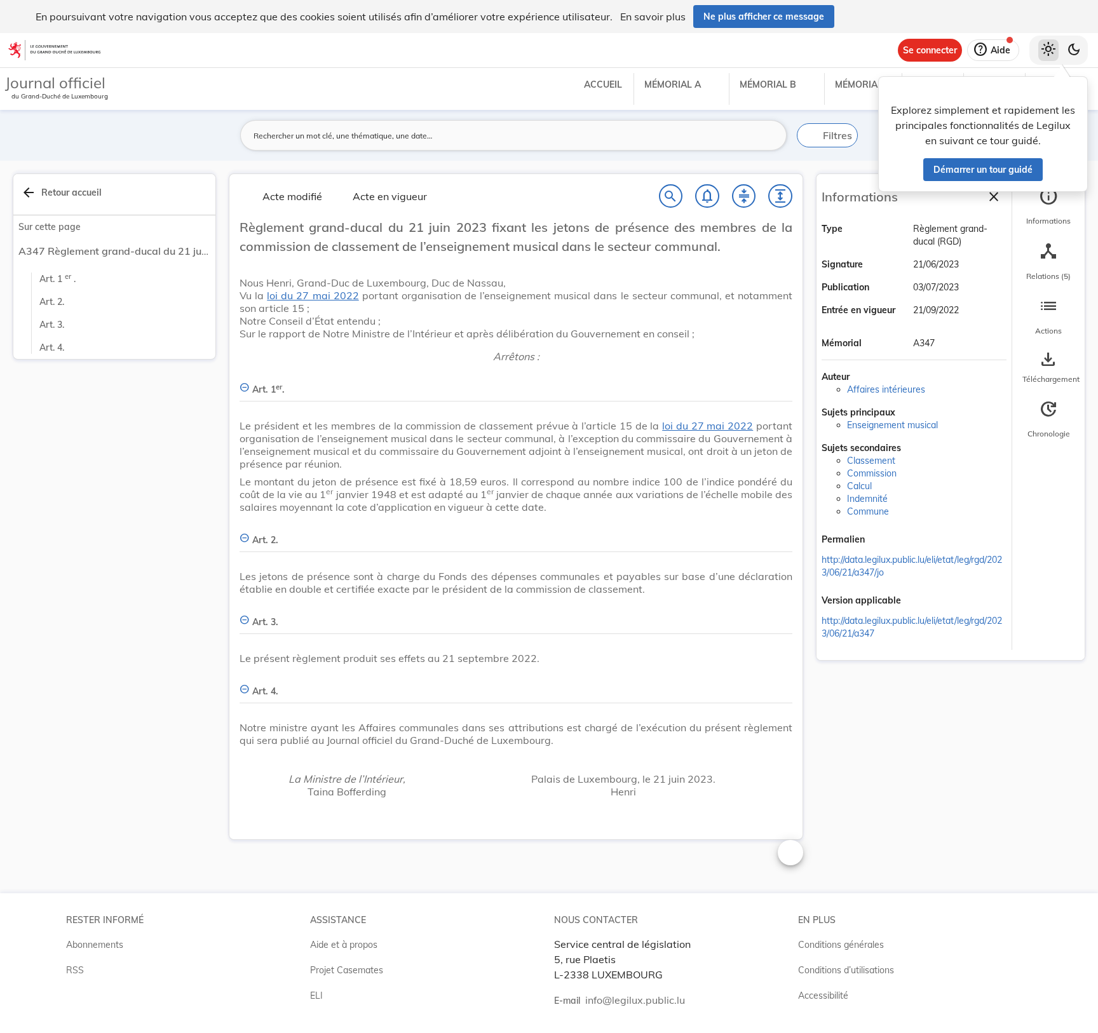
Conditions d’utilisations (846, 970)
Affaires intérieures (886, 389)
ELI (316, 995)
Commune (868, 511)
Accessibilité (823, 995)
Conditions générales (841, 944)
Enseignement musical (892, 425)
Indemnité (867, 498)
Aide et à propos (343, 944)
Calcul (859, 486)
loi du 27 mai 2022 (312, 295)
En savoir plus (653, 16)
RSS (75, 970)
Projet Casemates (346, 970)
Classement (871, 460)
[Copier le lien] (882, 540)
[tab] (1048, 206)
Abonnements (94, 944)
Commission (872, 473)
